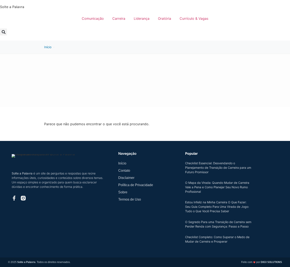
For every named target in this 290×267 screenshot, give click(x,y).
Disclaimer (126, 178)
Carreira (118, 18)
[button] (3, 31)
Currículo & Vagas (194, 18)
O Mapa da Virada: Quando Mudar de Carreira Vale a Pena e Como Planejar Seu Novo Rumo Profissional (217, 187)
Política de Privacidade (135, 185)
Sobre (122, 192)
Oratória (164, 18)
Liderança (141, 18)
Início (48, 47)
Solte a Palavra (12, 7)
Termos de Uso (129, 199)
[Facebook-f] (14, 198)
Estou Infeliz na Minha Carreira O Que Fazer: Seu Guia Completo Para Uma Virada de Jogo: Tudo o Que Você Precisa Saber (217, 206)
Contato (124, 170)
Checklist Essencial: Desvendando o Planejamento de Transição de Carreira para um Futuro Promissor (218, 167)
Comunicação (93, 18)
